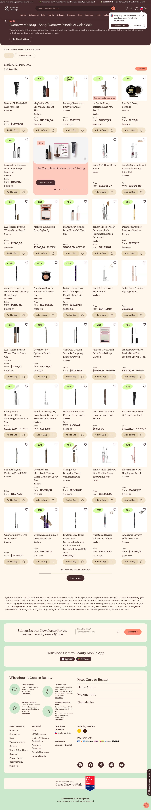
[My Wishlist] (126, 8)
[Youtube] (122, 765)
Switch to (120, 25)
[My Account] (131, 8)
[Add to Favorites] (27, 78)
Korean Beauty (39, 756)
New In (51, 15)
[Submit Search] (113, 8)
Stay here (137, 25)
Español (59, 745)
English (68, 745)
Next (85, 159)
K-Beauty (60, 15)
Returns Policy (16, 762)
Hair (99, 15)
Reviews (13, 754)
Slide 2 (62, 189)
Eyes (12, 21)
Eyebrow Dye (25, 55)
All (9, 55)
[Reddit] (111, 765)
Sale (43, 15)
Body (80, 15)
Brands (23, 15)
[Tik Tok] (101, 765)
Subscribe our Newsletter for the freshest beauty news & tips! (68, 2)
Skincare (71, 15)
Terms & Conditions (18, 750)
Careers (13, 746)
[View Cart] (136, 8)
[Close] (149, 770)
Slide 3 (66, 189)
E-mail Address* (84, 629)
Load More (75, 578)
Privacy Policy (16, 758)
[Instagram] (80, 765)
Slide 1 (58, 189)
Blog (11, 738)
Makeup (107, 15)
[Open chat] (146, 805)
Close (143, 15)
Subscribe (133, 631)
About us (13, 730)
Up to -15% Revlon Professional (40, 740)
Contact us (14, 734)
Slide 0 (55, 189)
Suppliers (13, 766)
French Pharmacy (40, 752)
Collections (34, 15)
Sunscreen (89, 15)
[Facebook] (90, 765)
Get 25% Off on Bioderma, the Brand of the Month (124, 2)
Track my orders (17, 742)
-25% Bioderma (39, 734)
